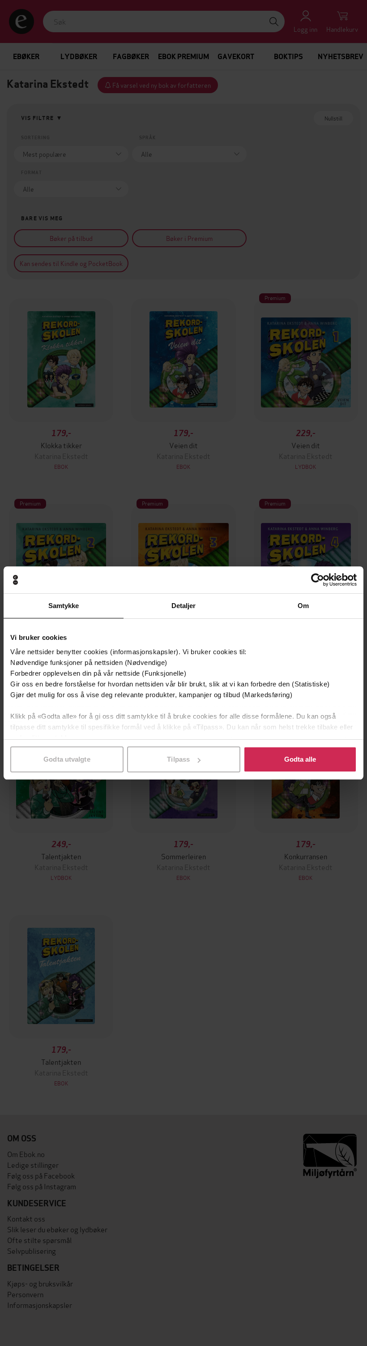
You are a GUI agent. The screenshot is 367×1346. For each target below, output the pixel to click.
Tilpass (178, 759)
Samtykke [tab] (63, 605)
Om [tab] (303, 605)
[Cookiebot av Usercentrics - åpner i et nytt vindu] (317, 580)
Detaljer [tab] (183, 605)
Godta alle (300, 759)
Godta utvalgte (66, 759)
